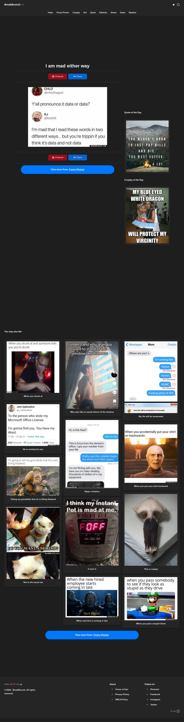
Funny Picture (62, 13)
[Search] (178, 4)
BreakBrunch (19, 690)
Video (50, 13)
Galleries (103, 13)
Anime (113, 13)
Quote (93, 13)
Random (132, 13)
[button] (173, 4)
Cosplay (76, 13)
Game (122, 13)
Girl (85, 13)
